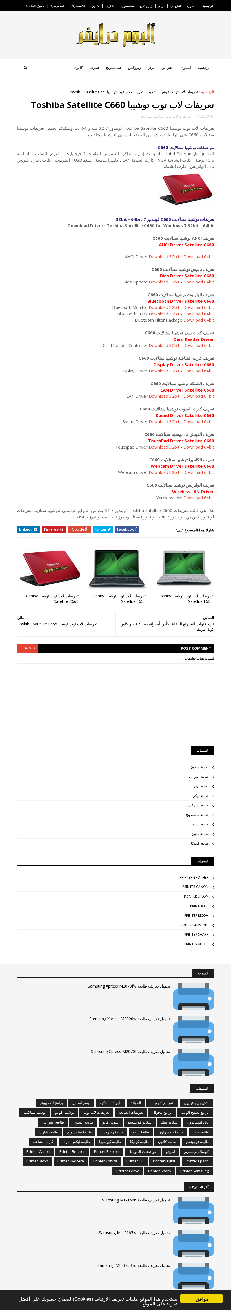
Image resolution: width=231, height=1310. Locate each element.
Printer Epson (196, 896)
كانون (95, 5)
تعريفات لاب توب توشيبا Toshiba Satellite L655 (118, 598)
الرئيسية (208, 5)
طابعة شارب (199, 824)
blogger (27, 648)
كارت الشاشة (43, 1141)
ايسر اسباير (81, 1102)
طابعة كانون (200, 833)
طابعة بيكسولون (170, 1132)
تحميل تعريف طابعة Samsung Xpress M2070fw (129, 986)
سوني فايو (111, 1122)
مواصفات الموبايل (142, 1151)
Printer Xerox (196, 944)
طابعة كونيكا (199, 843)
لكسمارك (78, 5)
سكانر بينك (169, 1122)
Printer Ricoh (196, 915)
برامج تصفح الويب (195, 1112)
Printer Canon (195, 886)
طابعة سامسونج (197, 814)
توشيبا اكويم (64, 1112)
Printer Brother (193, 877)
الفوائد (136, 1102)
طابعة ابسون (199, 766)
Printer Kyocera (70, 1161)
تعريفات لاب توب (185, 91)
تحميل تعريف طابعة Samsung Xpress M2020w (129, 1018)
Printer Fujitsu (164, 1161)
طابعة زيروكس (197, 805)
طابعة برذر (201, 786)
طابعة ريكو (200, 795)
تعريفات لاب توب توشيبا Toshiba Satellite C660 (51, 598)
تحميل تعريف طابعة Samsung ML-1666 (136, 1200)
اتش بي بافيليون (196, 1102)
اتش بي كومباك (162, 1102)
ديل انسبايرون (198, 1122)
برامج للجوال (162, 1112)
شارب (109, 5)
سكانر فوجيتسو (140, 1122)
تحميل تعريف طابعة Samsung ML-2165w (134, 1232)
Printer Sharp (196, 934)
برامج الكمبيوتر (51, 1102)
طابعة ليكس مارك (76, 1141)
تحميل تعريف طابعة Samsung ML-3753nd (133, 1265)
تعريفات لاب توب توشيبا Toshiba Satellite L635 (185, 598)
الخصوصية (58, 5)
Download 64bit (198, 256)
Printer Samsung (193, 925)
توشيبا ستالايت (157, 91)
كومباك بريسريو (196, 1151)
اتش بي (175, 5)
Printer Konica (105, 1161)
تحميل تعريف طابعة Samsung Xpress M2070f (130, 1051)
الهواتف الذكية (110, 1102)
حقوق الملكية (35, 5)
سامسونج (127, 5)
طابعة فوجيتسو (197, 1141)
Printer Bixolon (106, 1151)
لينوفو (170, 1151)
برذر (161, 5)
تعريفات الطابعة (131, 1112)
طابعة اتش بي (198, 776)
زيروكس (146, 5)
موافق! (201, 1298)
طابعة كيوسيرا (110, 1141)
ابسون (191, 5)
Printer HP (199, 906)
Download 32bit (164, 256)
